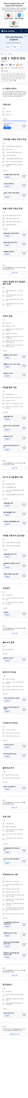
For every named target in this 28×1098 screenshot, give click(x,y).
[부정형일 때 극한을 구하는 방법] (22, 76)
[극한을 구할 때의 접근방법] (24, 76)
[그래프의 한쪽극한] (6, 74)
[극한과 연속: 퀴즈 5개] (11, 80)
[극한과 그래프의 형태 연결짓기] (9, 74)
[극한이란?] (2, 74)
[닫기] (25, 1)
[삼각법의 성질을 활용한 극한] (17, 76)
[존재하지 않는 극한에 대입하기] (4, 76)
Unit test (4, 1026)
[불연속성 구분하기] (6, 78)
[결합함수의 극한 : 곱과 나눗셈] (22, 74)
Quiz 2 (4, 460)
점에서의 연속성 (9, 672)
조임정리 (6, 588)
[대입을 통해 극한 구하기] (20, 76)
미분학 (10, 54)
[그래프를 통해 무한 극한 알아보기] (22, 78)
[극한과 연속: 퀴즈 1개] (17, 74)
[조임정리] (2, 78)
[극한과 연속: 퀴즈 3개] (4, 78)
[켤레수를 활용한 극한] (15, 76)
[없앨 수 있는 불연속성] (17, 78)
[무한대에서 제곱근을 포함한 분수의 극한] (6, 80)
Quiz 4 (4, 800)
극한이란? (7, 105)
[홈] (1, 54)
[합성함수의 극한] (24, 74)
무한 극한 (6, 817)
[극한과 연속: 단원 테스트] (15, 80)
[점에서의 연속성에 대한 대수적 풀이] (11, 78)
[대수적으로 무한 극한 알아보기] (24, 78)
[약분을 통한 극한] (13, 76)
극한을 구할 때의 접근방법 (13, 536)
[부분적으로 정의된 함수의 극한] (9, 76)
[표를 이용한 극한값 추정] (13, 74)
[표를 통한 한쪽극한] (15, 74)
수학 (5, 54)
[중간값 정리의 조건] (13, 80)
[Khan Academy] (7, 31)
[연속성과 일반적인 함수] (15, 78)
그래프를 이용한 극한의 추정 (14, 139)
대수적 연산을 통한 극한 (13, 477)
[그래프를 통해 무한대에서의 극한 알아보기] (2, 80)
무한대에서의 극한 (10, 875)
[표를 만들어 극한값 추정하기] (11, 74)
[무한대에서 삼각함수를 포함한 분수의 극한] (9, 80)
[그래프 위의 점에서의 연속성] (9, 78)
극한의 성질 (7, 316)
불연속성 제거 (8, 768)
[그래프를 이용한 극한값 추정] (4, 74)
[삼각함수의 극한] (6, 76)
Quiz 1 (4, 265)
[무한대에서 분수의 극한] (4, 80)
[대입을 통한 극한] (2, 76)
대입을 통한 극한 (10, 387)
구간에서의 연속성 (10, 723)
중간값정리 (7, 985)
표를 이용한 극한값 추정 (13, 208)
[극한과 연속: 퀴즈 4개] (20, 78)
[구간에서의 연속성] (13, 78)
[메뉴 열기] (26, 31)
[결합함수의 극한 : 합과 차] (20, 74)
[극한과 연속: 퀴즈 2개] (11, 76)
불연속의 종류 (8, 642)
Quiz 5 (4, 968)
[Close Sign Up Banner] (25, 36)
